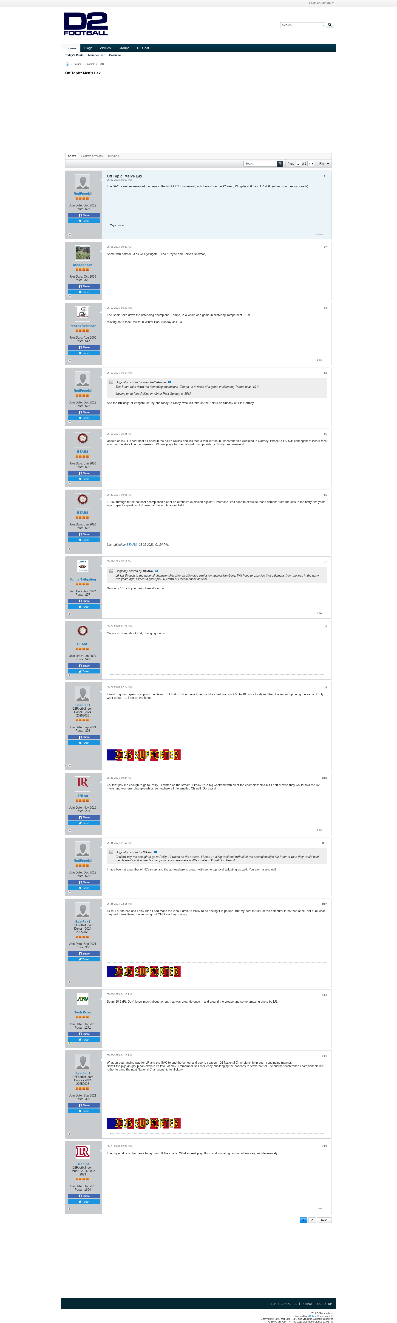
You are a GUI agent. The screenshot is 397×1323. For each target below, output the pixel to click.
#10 (324, 778)
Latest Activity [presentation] (92, 156)
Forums (71, 48)
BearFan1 (82, 705)
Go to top (324, 1304)
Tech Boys (82, 1012)
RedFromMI (83, 193)
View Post (169, 382)
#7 (325, 561)
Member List (96, 55)
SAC (101, 64)
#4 (325, 373)
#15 (324, 1146)
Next (324, 1220)
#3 (325, 308)
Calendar (115, 55)
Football (89, 64)
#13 (324, 994)
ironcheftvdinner (83, 326)
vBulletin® (313, 1316)
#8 (325, 626)
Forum (77, 64)
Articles (105, 48)
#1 (325, 176)
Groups (124, 48)
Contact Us (289, 1304)
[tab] (72, 156)
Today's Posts (74, 55)
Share (86, 215)
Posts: (80, 209)
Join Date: (76, 205)
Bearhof (83, 1164)
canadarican (82, 265)
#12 (324, 904)
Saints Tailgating (83, 579)
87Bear (82, 796)
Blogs (88, 48)
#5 (325, 434)
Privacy (307, 1304)
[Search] (330, 25)
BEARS (82, 451)
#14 (324, 1055)
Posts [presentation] (72, 156)
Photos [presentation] (113, 156)
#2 (325, 247)
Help (272, 1304)
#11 (324, 843)
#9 (325, 687)
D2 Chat (143, 48)
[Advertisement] (198, 113)
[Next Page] (312, 163)
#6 (325, 495)
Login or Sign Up (320, 3)
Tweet (85, 221)
